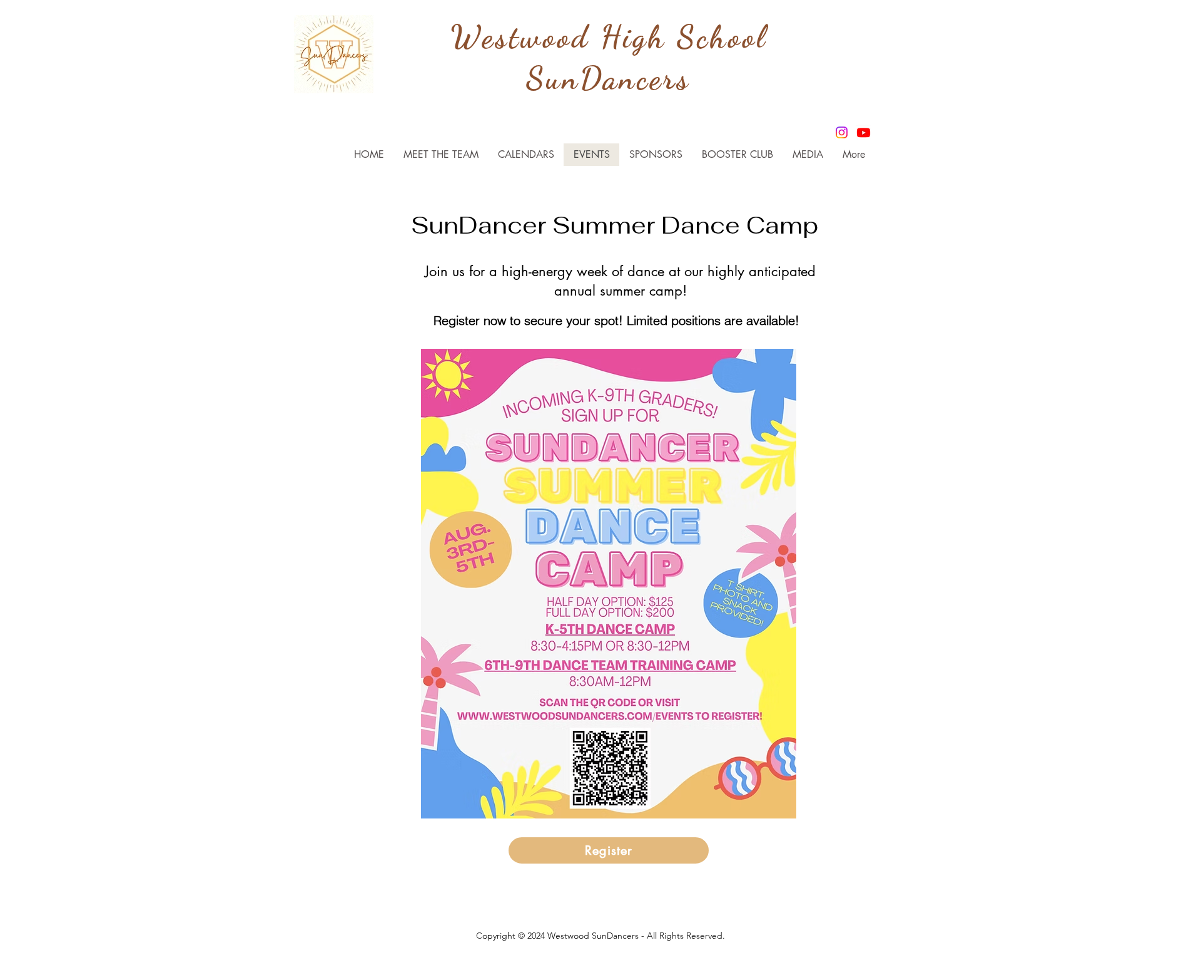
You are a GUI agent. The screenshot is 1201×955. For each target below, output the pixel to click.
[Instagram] (841, 132)
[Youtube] (863, 132)
